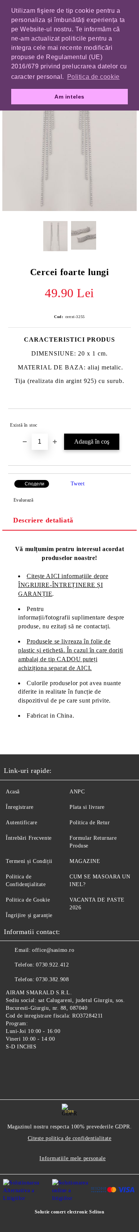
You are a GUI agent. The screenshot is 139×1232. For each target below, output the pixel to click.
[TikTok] (48, 1064)
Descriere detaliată (43, 520)
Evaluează (24, 500)
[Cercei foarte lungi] (69, 209)
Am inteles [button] (69, 97)
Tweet (78, 484)
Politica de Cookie (28, 900)
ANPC (77, 792)
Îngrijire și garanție (29, 915)
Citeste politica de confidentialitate (70, 1138)
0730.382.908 (52, 979)
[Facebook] (14, 1064)
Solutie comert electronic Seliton (69, 1212)
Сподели (34, 484)
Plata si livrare (87, 807)
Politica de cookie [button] (93, 76)
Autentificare (21, 822)
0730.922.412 (52, 965)
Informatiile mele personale (72, 1158)
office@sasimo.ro (53, 950)
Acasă (13, 792)
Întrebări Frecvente (29, 838)
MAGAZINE (85, 861)
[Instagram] (31, 1064)
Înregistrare (20, 807)
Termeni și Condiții (29, 861)
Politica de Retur (90, 822)
